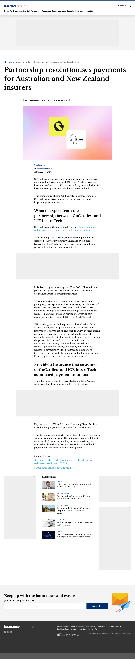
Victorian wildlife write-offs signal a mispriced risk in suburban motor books (73, 510)
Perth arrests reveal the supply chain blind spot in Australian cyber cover (74, 535)
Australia (121, 6)
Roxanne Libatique (44, 169)
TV (11, 11)
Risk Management (34, 11)
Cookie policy (101, 626)
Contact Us (88, 11)
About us (74, 629)
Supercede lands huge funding (52, 467)
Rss (96, 629)
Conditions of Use (63, 629)
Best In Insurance (59, 11)
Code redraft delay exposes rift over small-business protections (73, 497)
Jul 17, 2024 (39, 172)
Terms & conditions (77, 626)
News (6, 11)
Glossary (66, 626)
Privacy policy (90, 626)
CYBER (59, 482)
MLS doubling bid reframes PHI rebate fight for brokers (74, 523)
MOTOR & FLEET (62, 505)
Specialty (70, 11)
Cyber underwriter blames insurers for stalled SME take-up (74, 485)
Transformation (19, 11)
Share (49, 172)
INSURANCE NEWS (63, 493)
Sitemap (90, 629)
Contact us (82, 629)
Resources (46, 11)
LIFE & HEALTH (61, 520)
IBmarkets (79, 11)
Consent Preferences (114, 626)
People (59, 626)
